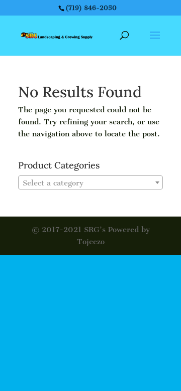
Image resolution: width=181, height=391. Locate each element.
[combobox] (90, 182)
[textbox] (90, 183)
